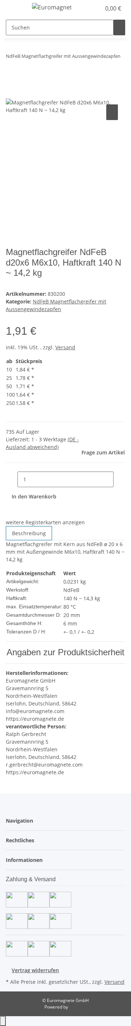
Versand (65, 347)
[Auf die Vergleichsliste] (112, 112)
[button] (95, 8)
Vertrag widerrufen (35, 970)
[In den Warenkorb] (11, 95)
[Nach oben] (3, 1021)
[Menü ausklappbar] (15, 8)
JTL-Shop (78, 1007)
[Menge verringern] (11, 479)
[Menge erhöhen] (119, 479)
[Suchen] (119, 27)
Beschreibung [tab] (29, 533)
